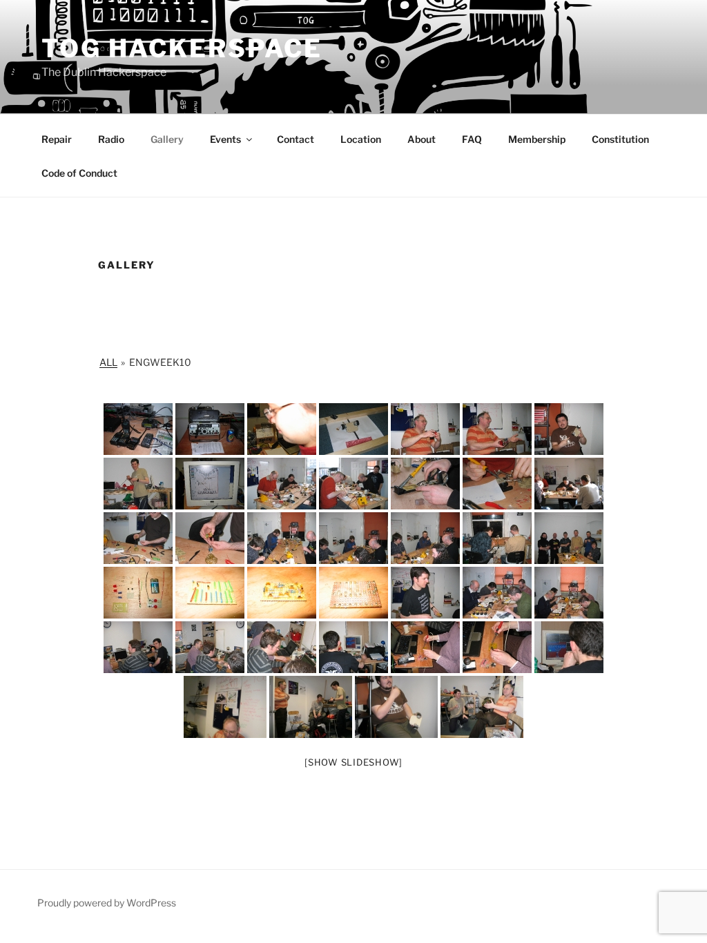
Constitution (620, 139)
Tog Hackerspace (181, 48)
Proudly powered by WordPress (106, 902)
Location (360, 139)
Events (225, 139)
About (421, 139)
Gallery (167, 139)
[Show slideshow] (353, 762)
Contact (295, 139)
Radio (111, 139)
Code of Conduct (79, 173)
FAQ (472, 139)
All (108, 362)
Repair (56, 139)
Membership (536, 139)
